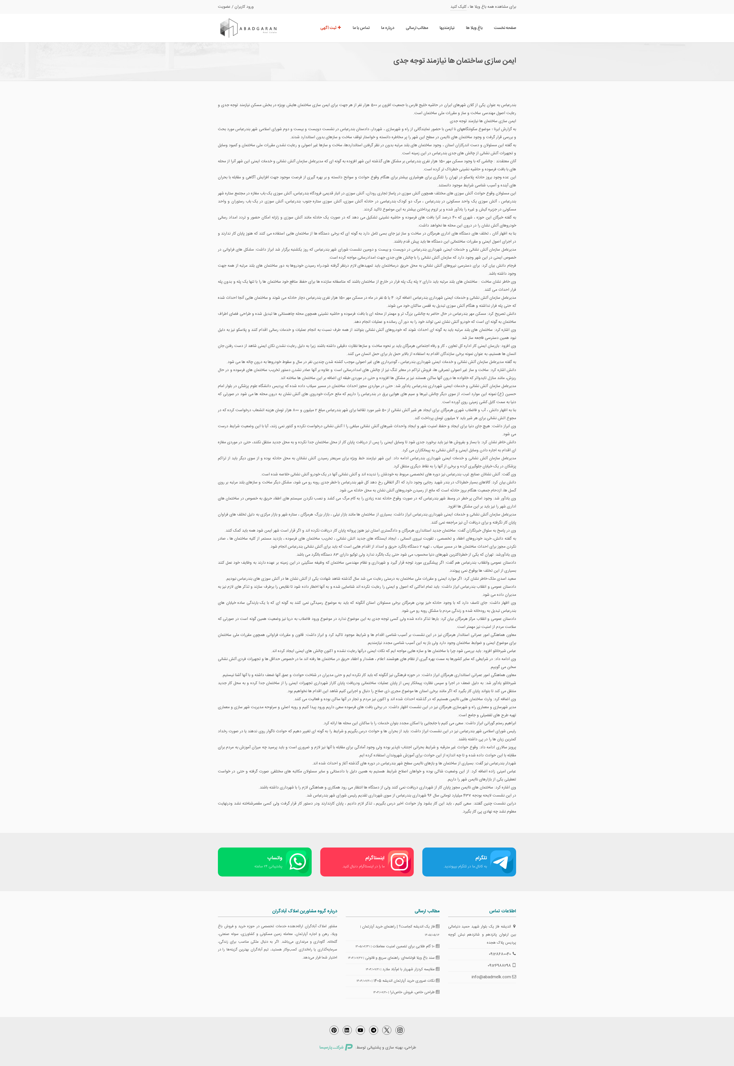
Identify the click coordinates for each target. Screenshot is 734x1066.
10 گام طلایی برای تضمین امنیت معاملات (404, 946)
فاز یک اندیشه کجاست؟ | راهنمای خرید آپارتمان (399, 927)
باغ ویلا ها (474, 28)
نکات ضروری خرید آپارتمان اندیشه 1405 (405, 981)
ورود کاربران (244, 6)
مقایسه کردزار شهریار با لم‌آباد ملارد (409, 969)
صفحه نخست (505, 28)
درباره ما (387, 28)
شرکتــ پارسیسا (331, 1047)
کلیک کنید (458, 6)
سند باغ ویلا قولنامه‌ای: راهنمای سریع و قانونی (400, 958)
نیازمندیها (447, 28)
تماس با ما (361, 28)
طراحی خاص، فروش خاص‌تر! (413, 992)
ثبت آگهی (328, 28)
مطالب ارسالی (417, 28)
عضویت (224, 6)
